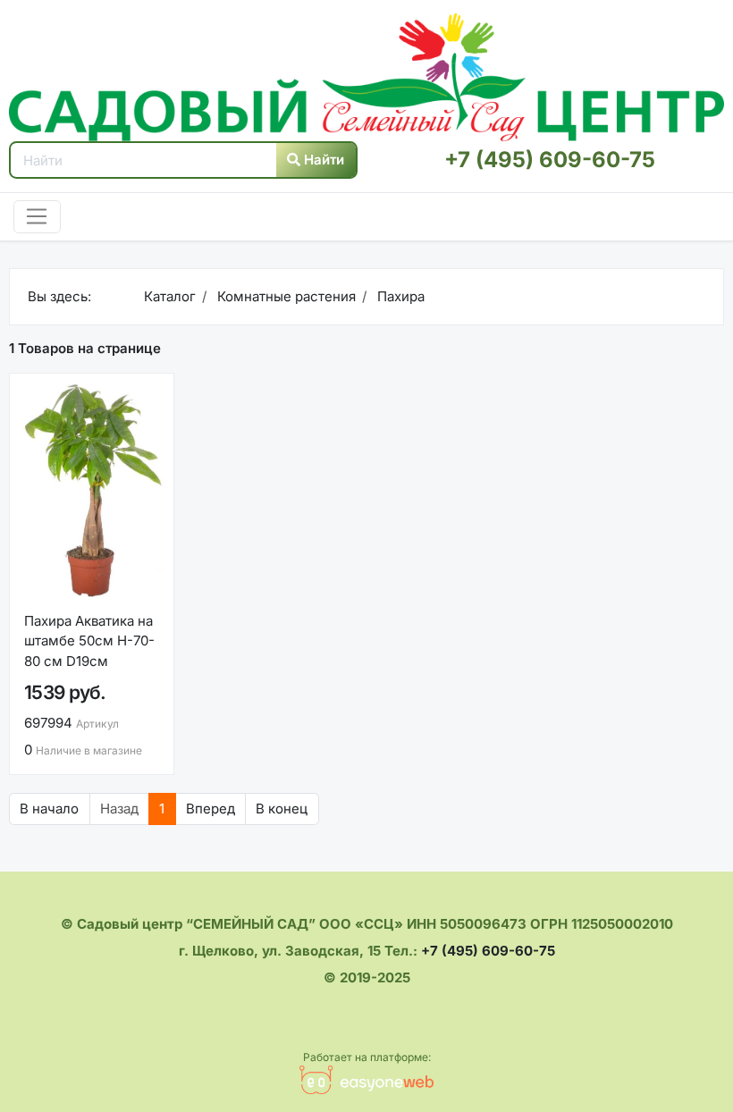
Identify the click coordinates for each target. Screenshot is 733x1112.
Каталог (170, 296)
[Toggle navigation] (37, 217)
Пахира (399, 296)
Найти (322, 159)
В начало (49, 808)
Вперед (210, 808)
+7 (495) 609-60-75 (549, 160)
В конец (282, 808)
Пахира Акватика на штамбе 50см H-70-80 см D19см (89, 641)
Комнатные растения (285, 296)
